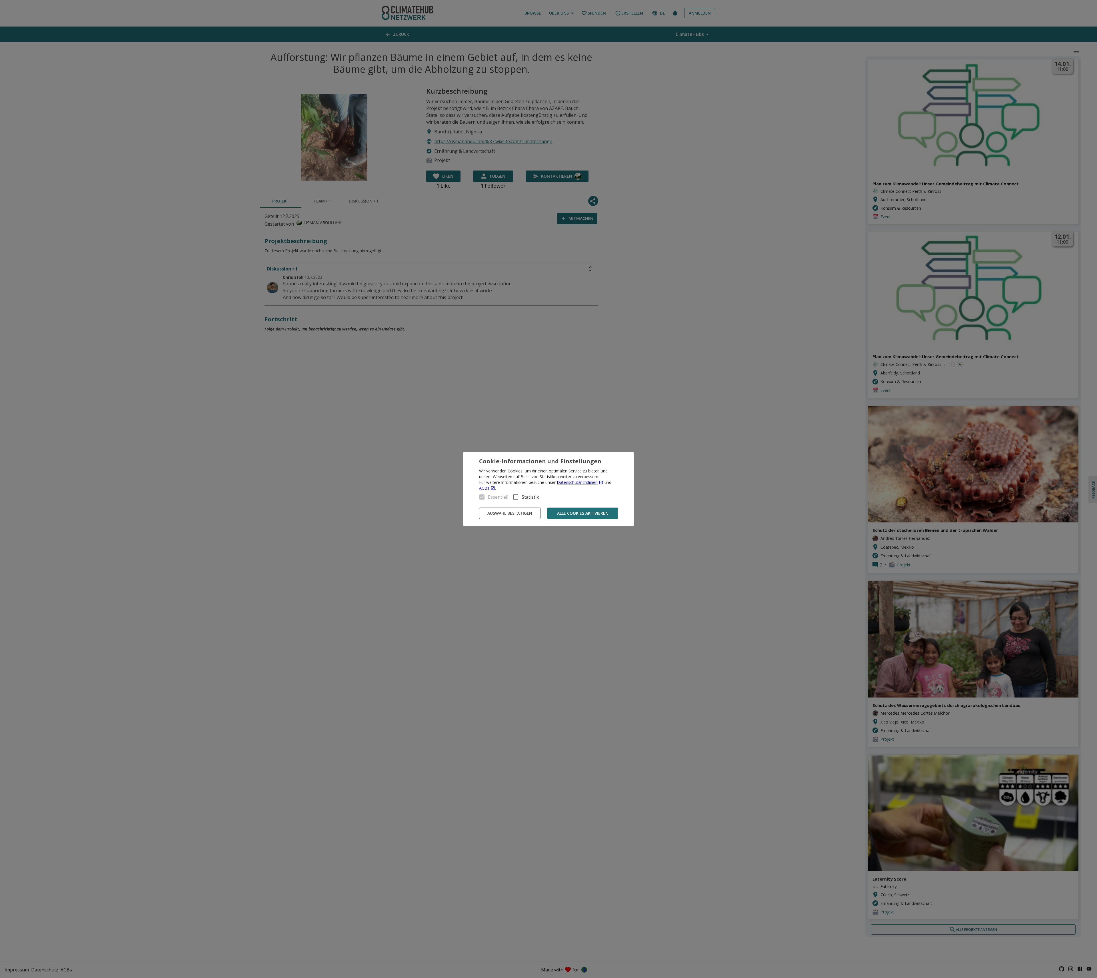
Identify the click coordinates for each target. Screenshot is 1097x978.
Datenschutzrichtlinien (577, 482)
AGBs (484, 488)
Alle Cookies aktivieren (582, 513)
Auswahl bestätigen (509, 513)
